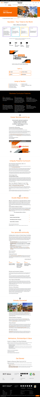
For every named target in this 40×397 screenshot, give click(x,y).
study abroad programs (11, 326)
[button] (36, 5)
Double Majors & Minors (12, 86)
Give (38, 0)
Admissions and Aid (21, 4)
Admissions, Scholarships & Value (26, 85)
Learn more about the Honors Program (13, 293)
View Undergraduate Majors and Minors (20, 212)
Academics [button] (9, 4)
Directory (36, 2)
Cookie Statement (33, 395)
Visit (35, 0)
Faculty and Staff (14, 0)
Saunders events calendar (14, 255)
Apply (37, 0)
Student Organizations (12, 245)
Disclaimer (21, 392)
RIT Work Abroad (11, 331)
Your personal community (12, 87)
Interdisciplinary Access (13, 243)
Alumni (17, 0)
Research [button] (26, 4)
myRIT (38, 2)
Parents (11, 0)
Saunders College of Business (7, 18)
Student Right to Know (31, 391)
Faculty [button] (30, 4)
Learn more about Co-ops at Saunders (13, 137)
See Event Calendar (27, 259)
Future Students (3, 0)
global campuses (26, 312)
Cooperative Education (18, 135)
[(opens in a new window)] (21, 373)
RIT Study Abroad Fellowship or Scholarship (22, 327)
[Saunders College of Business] (7, 374)
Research (11, 390)
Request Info (33, 0)
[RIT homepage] (5, 2)
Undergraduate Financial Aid (11, 351)
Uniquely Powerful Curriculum (13, 85)
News (33, 2)
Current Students (7, 0)
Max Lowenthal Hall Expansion (13, 241)
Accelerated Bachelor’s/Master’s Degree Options (18, 185)
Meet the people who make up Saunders (13, 285)
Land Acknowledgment (22, 391)
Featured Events (20, 255)
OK (37, 395)
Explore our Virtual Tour (12, 252)
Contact (34, 4)
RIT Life (11, 391)
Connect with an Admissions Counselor (13, 366)
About (3, 390)
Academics (12, 18)
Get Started (23, 86)
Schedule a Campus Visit (12, 364)
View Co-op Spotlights (11, 138)
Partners (20, 0)
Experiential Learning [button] (15, 4)
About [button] (5, 4)
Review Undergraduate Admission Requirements (13, 352)
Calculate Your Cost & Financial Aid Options (13, 350)
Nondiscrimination (31, 392)
